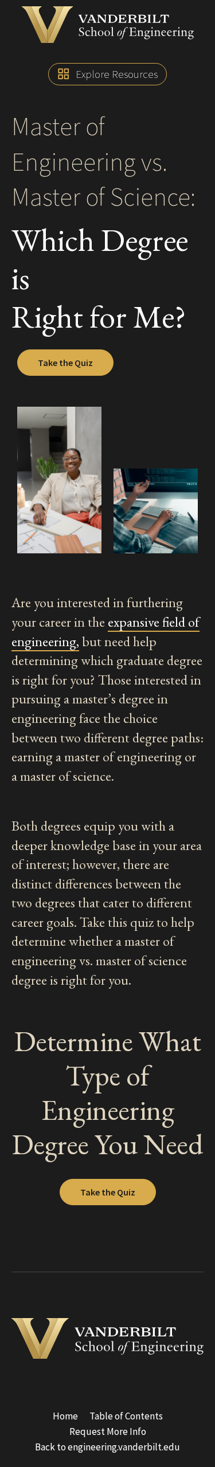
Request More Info (107, 1431)
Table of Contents (126, 1416)
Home (65, 1416)
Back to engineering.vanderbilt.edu (107, 1447)
